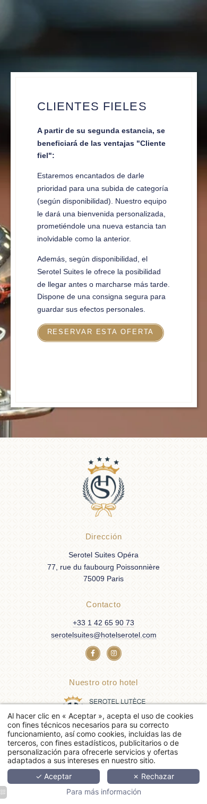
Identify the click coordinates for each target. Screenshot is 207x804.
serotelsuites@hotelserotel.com (104, 635)
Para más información (103, 792)
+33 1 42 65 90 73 (103, 622)
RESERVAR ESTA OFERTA (100, 332)
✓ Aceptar (54, 776)
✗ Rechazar (153, 776)
